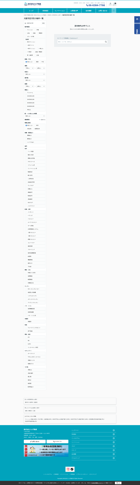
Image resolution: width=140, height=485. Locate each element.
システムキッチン (32, 295)
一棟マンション (31, 48)
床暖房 (29, 321)
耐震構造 (30, 279)
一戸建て (29, 52)
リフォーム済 (31, 165)
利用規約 (73, 474)
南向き (29, 380)
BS (28, 340)
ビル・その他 (30, 36)
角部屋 (29, 383)
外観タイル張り (32, 272)
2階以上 (30, 369)
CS (28, 337)
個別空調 (30, 246)
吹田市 (31, 402)
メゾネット (31, 212)
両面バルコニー (32, 239)
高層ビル (30, 189)
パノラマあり (30, 142)
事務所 (40, 33)
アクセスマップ (76, 458)
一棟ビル (41, 48)
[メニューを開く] (113, 10)
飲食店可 (30, 195)
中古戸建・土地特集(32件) (44, 419)
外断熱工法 (31, 283)
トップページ (75, 430)
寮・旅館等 (30, 55)
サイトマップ (93, 474)
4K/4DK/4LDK (30, 106)
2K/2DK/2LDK (30, 99)
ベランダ (30, 215)
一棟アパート (30, 45)
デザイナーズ (31, 161)
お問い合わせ (103, 11)
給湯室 (29, 256)
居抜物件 (30, 199)
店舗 (34, 33)
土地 (28, 33)
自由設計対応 (31, 182)
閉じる (118, 483)
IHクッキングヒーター (33, 289)
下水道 (29, 266)
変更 (43, 23)
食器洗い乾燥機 (32, 292)
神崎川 (30, 410)
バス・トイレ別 (32, 315)
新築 (37, 61)
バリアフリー (31, 206)
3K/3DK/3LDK (30, 102)
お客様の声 (74, 11)
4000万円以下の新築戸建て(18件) (79, 419)
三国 (34, 410)
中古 (43, 61)
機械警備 (30, 259)
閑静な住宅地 (31, 158)
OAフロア (30, 202)
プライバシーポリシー (82, 474)
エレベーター (31, 242)
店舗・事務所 (38, 52)
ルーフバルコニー (32, 222)
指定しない (30, 61)
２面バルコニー (32, 232)
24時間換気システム (33, 229)
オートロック (31, 353)
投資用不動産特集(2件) (31, 421)
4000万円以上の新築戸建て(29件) (61, 419)
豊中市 (27, 402)
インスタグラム (76, 438)
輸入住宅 (30, 175)
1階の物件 (30, 373)
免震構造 (30, 276)
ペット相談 (31, 151)
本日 (37, 125)
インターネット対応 (33, 347)
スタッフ (74, 450)
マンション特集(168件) (31, 419)
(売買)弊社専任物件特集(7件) (96, 419)
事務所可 (30, 192)
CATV (29, 344)
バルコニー (31, 218)
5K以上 (29, 109)
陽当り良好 (31, 154)
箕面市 (35, 402)
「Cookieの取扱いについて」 (97, 483)
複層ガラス (31, 363)
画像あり (29, 135)
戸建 (37, 29)
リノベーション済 (32, 168)
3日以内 (29, 128)
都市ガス (30, 263)
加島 (26, 410)
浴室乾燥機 (31, 312)
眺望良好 (30, 172)
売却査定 (45, 11)
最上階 (29, 376)
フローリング (31, 249)
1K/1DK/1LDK (30, 96)
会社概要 (88, 11)
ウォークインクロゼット (34, 327)
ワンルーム (30, 92)
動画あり (29, 138)
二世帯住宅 (31, 178)
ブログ (73, 446)
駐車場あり (31, 386)
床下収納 (30, 331)
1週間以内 (37, 128)
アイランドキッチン (33, 302)
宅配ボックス (31, 360)
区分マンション (31, 42)
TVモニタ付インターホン (34, 357)
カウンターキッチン (33, 299)
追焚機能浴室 (31, 308)
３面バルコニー (32, 236)
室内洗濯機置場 (32, 253)
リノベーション (60, 11)
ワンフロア (31, 185)
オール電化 (31, 225)
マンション (30, 29)
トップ (31, 11)
